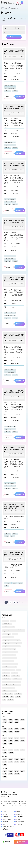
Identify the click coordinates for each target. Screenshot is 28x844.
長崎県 (16, 771)
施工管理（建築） (15, 675)
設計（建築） (6, 672)
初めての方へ (8, 841)
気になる (17, 4)
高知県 (5, 764)
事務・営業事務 (18, 693)
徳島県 (10, 761)
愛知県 (5, 743)
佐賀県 (10, 771)
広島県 (22, 759)
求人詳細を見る (20, 96)
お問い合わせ (19, 814)
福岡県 (5, 771)
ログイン (21, 4)
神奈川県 (17, 731)
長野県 (10, 740)
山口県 (5, 761)
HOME (2, 7)
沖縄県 (5, 776)
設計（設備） (14, 672)
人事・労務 (18, 696)
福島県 (16, 722)
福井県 (22, 738)
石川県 (16, 738)
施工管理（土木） (17, 678)
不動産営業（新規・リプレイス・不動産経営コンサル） (13, 630)
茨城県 (5, 728)
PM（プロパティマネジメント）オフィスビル (12, 643)
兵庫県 (22, 750)
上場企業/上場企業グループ (10, 88)
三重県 (10, 743)
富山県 (10, 738)
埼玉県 (22, 728)
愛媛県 (22, 761)
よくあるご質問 (19, 816)
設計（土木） (6, 675)
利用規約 (18, 819)
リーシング (15, 634)
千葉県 (5, 731)
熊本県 (22, 771)
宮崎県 (10, 773)
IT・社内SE (10, 699)
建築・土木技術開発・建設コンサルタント (12, 684)
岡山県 (16, 759)
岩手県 (16, 719)
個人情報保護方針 (20, 821)
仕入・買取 (6, 620)
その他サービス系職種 (8, 693)
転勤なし (12, 536)
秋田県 (22, 719)
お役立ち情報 (6, 821)
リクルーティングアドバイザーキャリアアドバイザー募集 (8, 828)
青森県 (10, 719)
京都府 (10, 750)
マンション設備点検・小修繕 (9, 655)
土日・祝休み (7, 90)
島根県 (10, 759)
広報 (4, 699)
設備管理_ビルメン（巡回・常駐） (10, 663)
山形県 (5, 722)
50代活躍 (20, 583)
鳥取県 (5, 759)
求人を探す (8, 7)
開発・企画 (13, 620)
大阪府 (16, 750)
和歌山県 (11, 752)
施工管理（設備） (7, 678)
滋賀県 (5, 750)
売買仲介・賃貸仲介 (7, 623)
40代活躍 (7, 536)
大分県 (5, 773)
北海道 (5, 719)
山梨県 (5, 740)
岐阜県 (16, 740)
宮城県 (10, 722)
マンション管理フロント (16, 73)
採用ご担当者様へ (7, 819)
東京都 (10, 731)
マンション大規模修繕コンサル (10, 658)
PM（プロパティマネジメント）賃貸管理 (11, 640)
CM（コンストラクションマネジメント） (12, 681)
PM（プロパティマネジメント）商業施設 (11, 646)
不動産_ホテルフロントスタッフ (10, 690)
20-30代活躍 (15, 90)
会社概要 (18, 811)
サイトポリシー (19, 824)
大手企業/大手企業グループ (10, 85)
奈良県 (5, 752)
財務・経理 (6, 696)
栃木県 (10, 728)
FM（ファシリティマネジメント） (10, 651)
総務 (12, 696)
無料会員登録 (22, 841)
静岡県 (22, 740)
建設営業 (18, 669)
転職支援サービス (7, 816)
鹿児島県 (17, 773)
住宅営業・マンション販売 (9, 626)
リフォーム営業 (7, 634)
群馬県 (16, 728)
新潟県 (5, 738)
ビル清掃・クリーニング (8, 660)
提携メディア (6, 824)
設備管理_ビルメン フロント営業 (10, 666)
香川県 (16, 761)
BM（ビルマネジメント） (8, 669)
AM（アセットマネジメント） (9, 649)
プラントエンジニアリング (9, 687)
